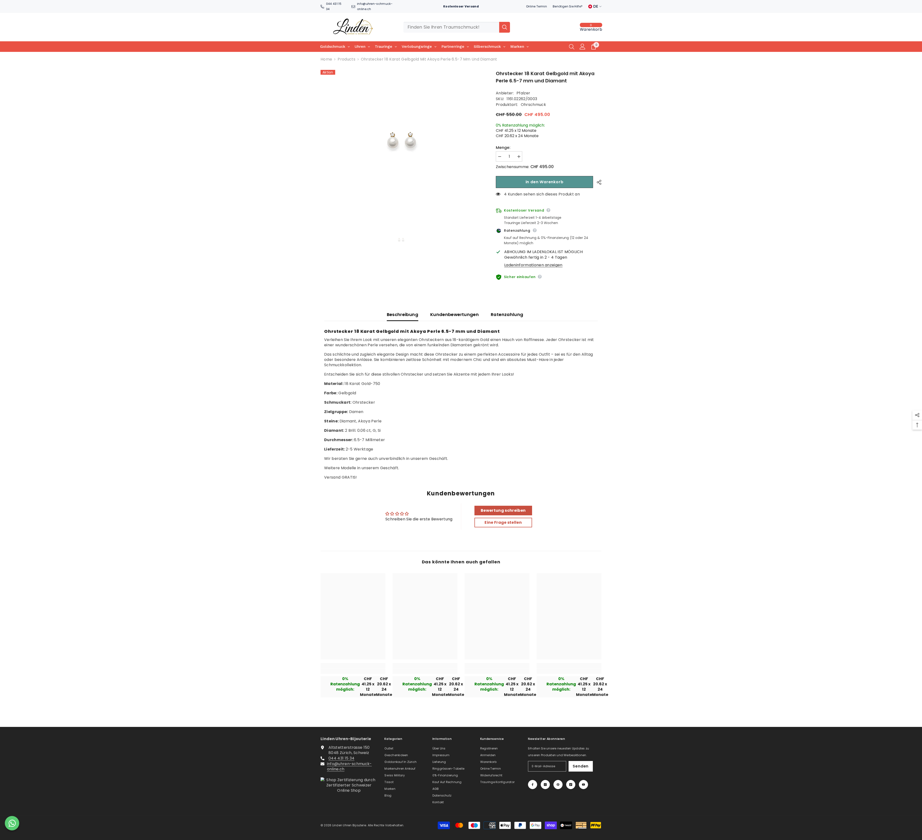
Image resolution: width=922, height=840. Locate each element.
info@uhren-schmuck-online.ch (349, 766)
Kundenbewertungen (454, 314)
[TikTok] (570, 784)
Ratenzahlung (507, 314)
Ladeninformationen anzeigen (533, 265)
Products (346, 59)
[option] (401, 141)
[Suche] (456, 27)
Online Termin (536, 6)
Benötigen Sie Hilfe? (567, 6)
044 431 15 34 (341, 758)
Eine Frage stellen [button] (503, 522)
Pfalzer (523, 93)
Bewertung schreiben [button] (503, 510)
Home (326, 59)
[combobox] (451, 27)
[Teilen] (597, 182)
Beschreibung (402, 314)
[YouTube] (583, 784)
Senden (580, 766)
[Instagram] (545, 784)
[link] (353, 671)
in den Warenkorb (545, 182)
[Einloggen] (582, 46)
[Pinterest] (558, 784)
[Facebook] (532, 784)
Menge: (503, 147)
